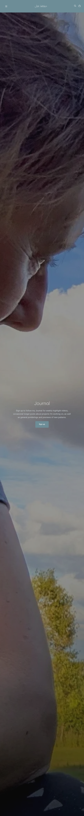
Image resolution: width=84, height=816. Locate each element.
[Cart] (80, 6)
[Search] (75, 6)
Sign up (42, 424)
